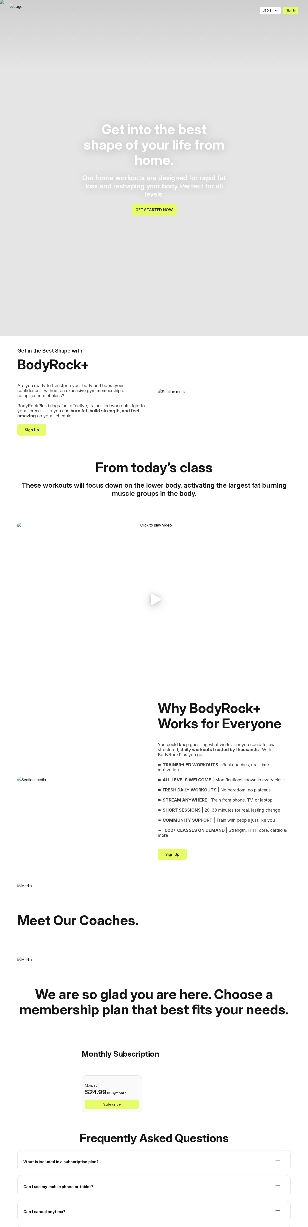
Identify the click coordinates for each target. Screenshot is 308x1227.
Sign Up (32, 429)
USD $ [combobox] (267, 10)
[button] (154, 599)
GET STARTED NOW (154, 209)
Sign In (290, 10)
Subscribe (112, 1104)
